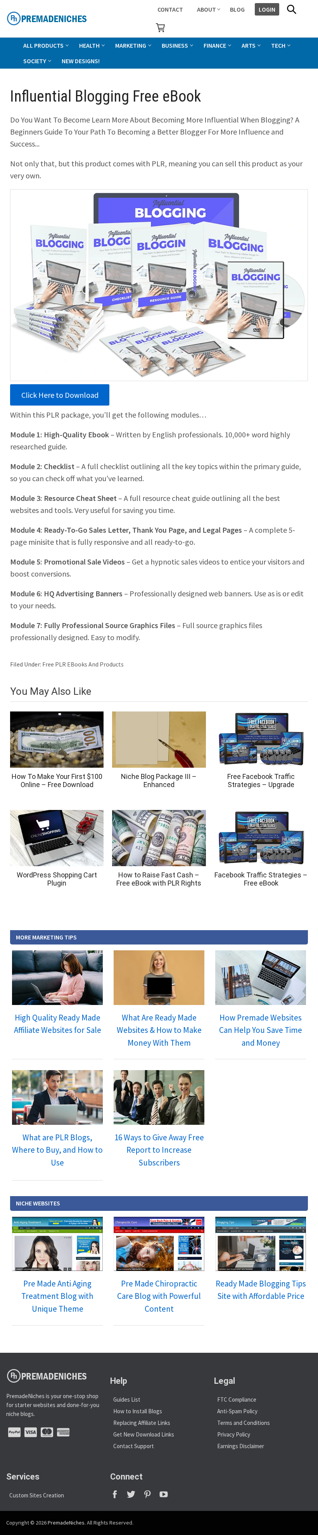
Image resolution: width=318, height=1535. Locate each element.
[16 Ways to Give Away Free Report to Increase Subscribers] (159, 1097)
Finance (215, 45)
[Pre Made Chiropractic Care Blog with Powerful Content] (159, 1244)
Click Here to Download (60, 395)
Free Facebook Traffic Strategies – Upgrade (261, 780)
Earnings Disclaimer (240, 1446)
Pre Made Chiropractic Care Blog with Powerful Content (159, 1296)
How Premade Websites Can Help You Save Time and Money (260, 1030)
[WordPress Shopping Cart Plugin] (57, 838)
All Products (43, 45)
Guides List (126, 1399)
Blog (237, 9)
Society (34, 61)
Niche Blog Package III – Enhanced (159, 780)
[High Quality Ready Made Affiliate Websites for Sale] (57, 977)
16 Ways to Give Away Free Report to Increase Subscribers (159, 1150)
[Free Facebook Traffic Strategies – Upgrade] (261, 739)
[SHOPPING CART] (160, 27)
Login (267, 9)
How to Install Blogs (137, 1411)
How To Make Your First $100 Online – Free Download (57, 780)
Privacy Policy (233, 1434)
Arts (249, 45)
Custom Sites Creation (36, 1495)
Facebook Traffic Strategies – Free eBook (261, 879)
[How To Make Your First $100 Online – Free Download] (57, 739)
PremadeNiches (66, 1522)
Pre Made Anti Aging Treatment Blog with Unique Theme (57, 1296)
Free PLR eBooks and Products (83, 664)
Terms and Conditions (243, 1422)
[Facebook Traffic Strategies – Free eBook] (261, 838)
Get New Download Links (143, 1434)
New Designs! (81, 61)
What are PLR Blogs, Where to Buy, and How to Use (57, 1150)
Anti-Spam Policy (237, 1411)
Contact (170, 9)
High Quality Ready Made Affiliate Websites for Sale (57, 1024)
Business (175, 45)
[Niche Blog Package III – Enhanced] (159, 739)
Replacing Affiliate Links (141, 1422)
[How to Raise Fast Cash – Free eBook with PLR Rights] (159, 838)
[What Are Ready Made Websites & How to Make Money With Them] (159, 977)
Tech (278, 45)
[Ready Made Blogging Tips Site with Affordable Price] (260, 1244)
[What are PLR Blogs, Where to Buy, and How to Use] (57, 1097)
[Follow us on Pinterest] (151, 1496)
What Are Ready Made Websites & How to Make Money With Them (159, 1030)
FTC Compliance (236, 1399)
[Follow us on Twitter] (134, 1496)
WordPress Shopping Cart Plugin (57, 879)
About (206, 9)
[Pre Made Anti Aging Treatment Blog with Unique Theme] (57, 1244)
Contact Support (133, 1446)
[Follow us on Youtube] (166, 1496)
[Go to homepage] (64, 18)
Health (89, 45)
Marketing (130, 45)
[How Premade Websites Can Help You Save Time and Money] (260, 977)
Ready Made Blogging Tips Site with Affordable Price (261, 1290)
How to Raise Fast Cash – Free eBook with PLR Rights (158, 879)
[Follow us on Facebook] (118, 1496)
